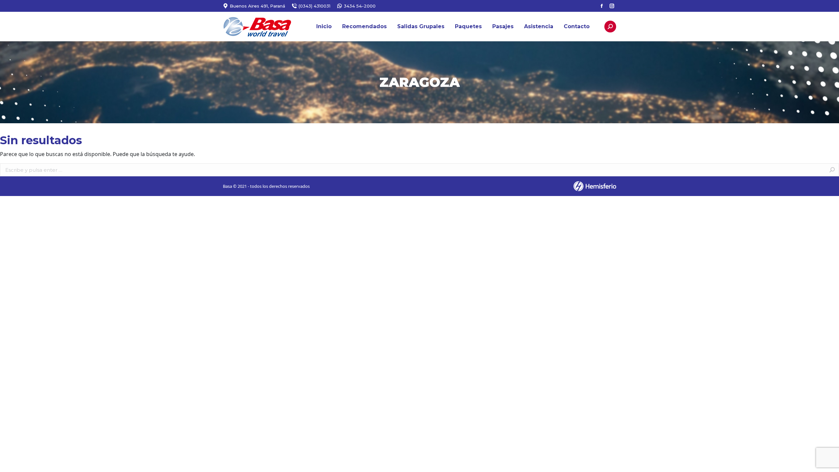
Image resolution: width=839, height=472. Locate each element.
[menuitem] (324, 26)
